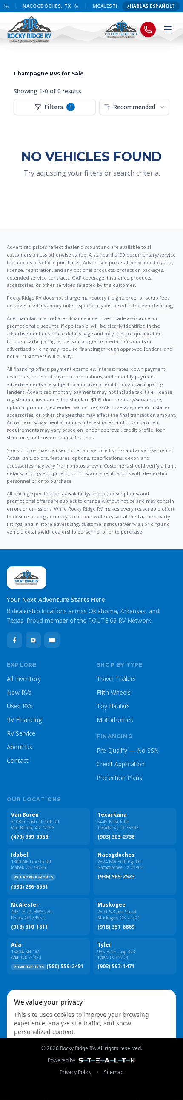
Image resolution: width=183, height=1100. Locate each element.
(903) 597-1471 (115, 966)
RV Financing (24, 720)
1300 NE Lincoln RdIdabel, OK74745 (31, 865)
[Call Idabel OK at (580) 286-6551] (4, 6)
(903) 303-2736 (115, 837)
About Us (19, 747)
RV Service (21, 733)
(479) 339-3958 (29, 837)
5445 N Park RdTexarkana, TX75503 (118, 825)
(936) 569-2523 (115, 876)
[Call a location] (148, 29)
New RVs (19, 692)
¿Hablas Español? (150, 6)
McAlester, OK (110, 6)
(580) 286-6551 (29, 886)
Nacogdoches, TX (45, 6)
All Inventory (24, 679)
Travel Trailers (116, 679)
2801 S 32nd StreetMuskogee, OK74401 (118, 915)
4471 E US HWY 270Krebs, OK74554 (31, 915)
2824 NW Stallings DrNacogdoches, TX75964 (120, 865)
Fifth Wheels (114, 692)
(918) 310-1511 (29, 927)
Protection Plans (119, 778)
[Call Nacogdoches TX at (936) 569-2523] (74, 6)
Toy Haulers (113, 706)
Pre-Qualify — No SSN (128, 750)
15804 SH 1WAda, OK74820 (26, 955)
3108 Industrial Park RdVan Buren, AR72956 (35, 825)
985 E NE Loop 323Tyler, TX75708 (116, 955)
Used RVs (20, 706)
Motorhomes (115, 720)
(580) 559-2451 (64, 966)
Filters (58, 107)
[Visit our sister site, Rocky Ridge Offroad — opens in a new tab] (121, 29)
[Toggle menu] (167, 29)
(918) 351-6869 (115, 927)
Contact (18, 760)
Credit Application (121, 764)
